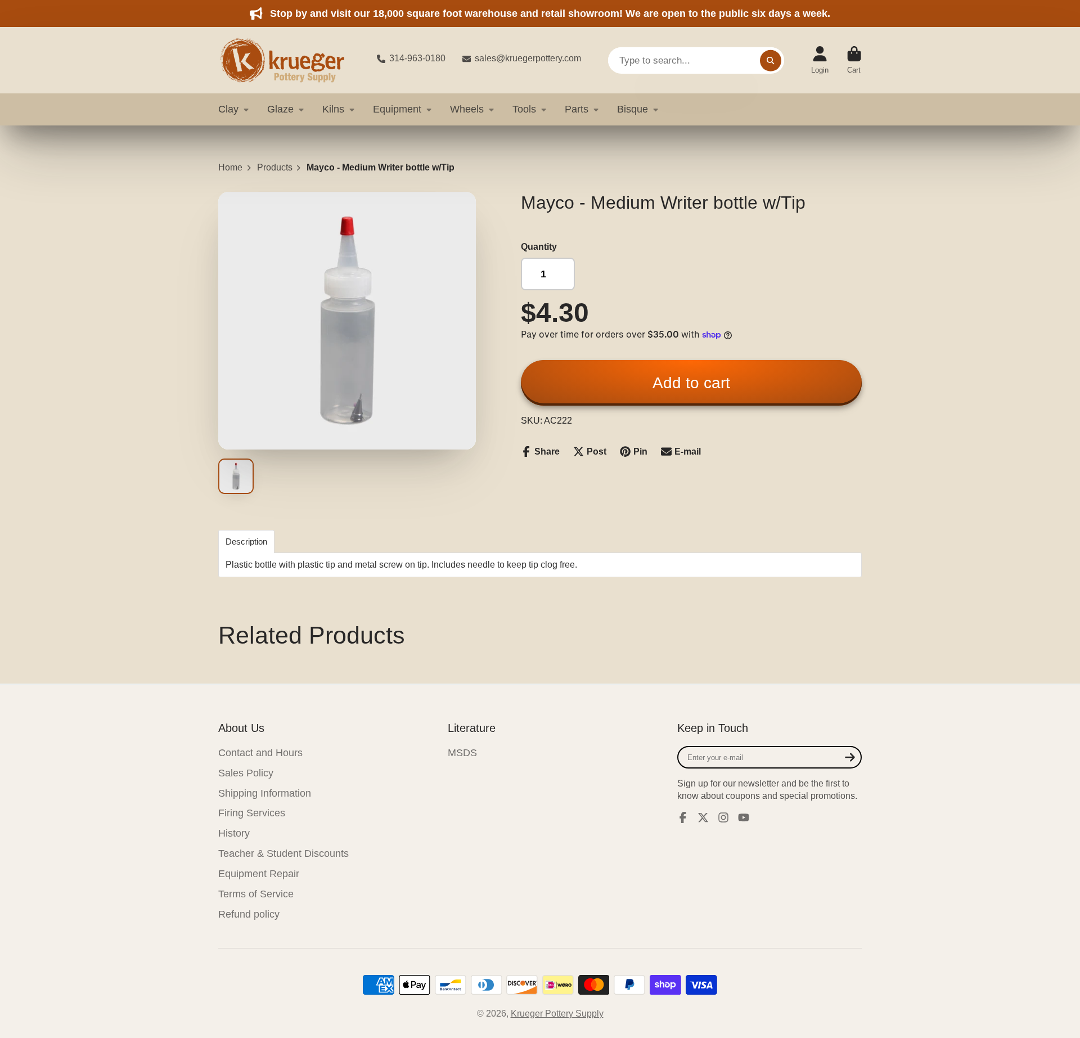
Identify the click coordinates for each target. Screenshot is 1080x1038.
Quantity (539, 246)
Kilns (333, 109)
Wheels (467, 109)
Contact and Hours (260, 752)
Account (820, 60)
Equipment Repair (258, 873)
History (234, 833)
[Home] (288, 60)
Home (230, 167)
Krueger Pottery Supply (557, 1013)
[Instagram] (723, 817)
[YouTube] (743, 817)
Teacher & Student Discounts (283, 853)
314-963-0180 (417, 58)
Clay (228, 109)
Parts (576, 109)
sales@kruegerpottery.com (528, 58)
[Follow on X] (703, 817)
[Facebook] (682, 817)
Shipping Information (264, 793)
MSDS (462, 752)
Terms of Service (256, 894)
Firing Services (251, 813)
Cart (854, 60)
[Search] (770, 60)
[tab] (246, 541)
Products (274, 167)
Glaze (280, 109)
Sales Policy (245, 773)
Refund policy (249, 914)
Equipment (397, 109)
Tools (524, 109)
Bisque (632, 109)
